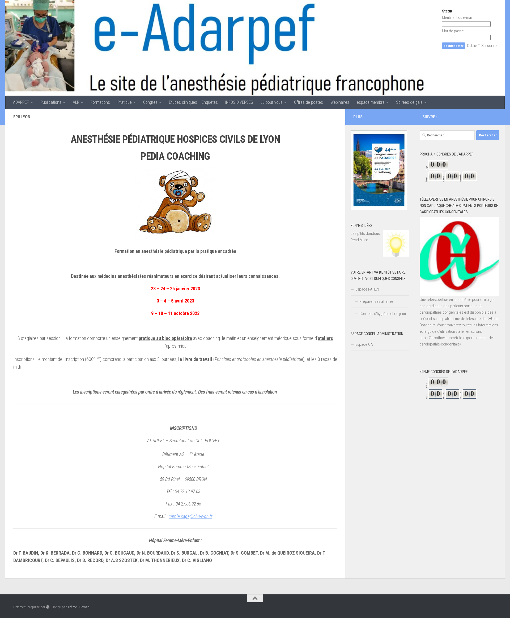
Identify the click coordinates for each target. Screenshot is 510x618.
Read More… (360, 240)
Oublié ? (473, 45)
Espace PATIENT (368, 289)
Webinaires (339, 102)
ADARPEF (21, 102)
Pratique (124, 102)
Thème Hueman (78, 607)
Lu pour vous (272, 102)
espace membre (371, 102)
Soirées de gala (409, 102)
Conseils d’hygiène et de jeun (382, 313)
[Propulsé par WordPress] (47, 607)
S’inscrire (489, 45)
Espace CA (364, 344)
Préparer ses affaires (376, 301)
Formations (100, 102)
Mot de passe (453, 31)
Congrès (150, 102)
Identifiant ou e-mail (457, 17)
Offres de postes (308, 102)
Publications (50, 102)
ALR (76, 102)
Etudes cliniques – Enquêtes (193, 102)
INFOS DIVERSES (239, 102)
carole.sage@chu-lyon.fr (190, 516)
